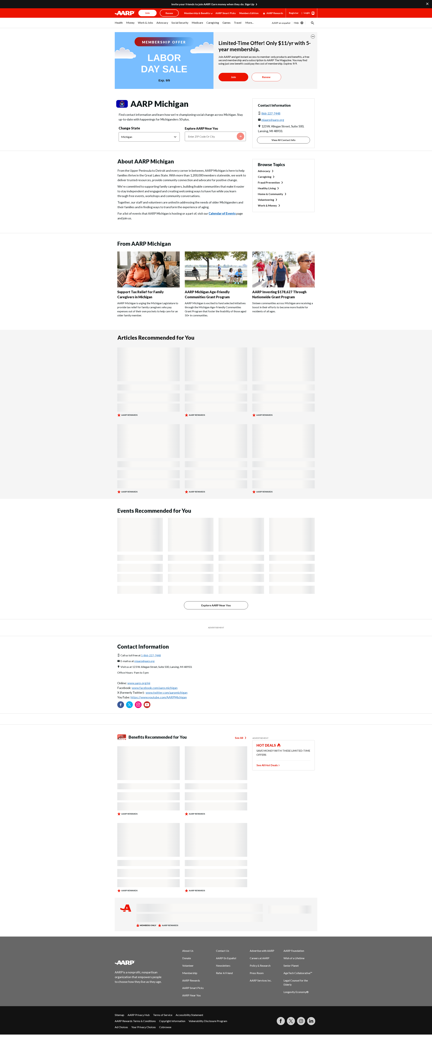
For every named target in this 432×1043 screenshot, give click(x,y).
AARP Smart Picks (225, 13)
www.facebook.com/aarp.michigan (155, 688)
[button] (312, 23)
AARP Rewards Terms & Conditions (135, 1021)
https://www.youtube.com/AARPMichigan (159, 697)
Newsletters (223, 965)
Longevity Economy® (296, 991)
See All (239, 737)
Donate (186, 958)
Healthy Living (267, 188)
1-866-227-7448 (151, 655)
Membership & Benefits (197, 13)
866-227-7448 (270, 113)
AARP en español (281, 22)
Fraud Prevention (269, 182)
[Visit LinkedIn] (311, 1021)
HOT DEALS (266, 745)
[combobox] (215, 136)
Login (307, 12)
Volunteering (266, 199)
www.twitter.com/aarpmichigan (166, 692)
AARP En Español (226, 958)
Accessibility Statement (189, 1014)
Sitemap (119, 1014)
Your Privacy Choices (143, 1027)
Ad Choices (121, 1027)
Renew (266, 77)
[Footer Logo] (138, 962)
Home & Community (270, 194)
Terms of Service (162, 1014)
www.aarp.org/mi (138, 683)
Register (294, 12)
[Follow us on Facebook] (120, 704)
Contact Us (222, 950)
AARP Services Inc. (261, 980)
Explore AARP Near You (201, 128)
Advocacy (264, 171)
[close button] (313, 36)
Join (233, 77)
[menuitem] (119, 24)
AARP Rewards (274, 13)
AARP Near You (191, 995)
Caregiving (264, 176)
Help (296, 22)
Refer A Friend (224, 973)
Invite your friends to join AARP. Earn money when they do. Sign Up (212, 4)
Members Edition (249, 13)
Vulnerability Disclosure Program (208, 1021)
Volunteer (188, 965)
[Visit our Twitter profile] (129, 704)
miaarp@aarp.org (272, 120)
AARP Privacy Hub (139, 1014)
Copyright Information (172, 1021)
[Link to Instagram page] (138, 704)
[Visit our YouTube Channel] (147, 704)
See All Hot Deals (267, 765)
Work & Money (267, 205)
